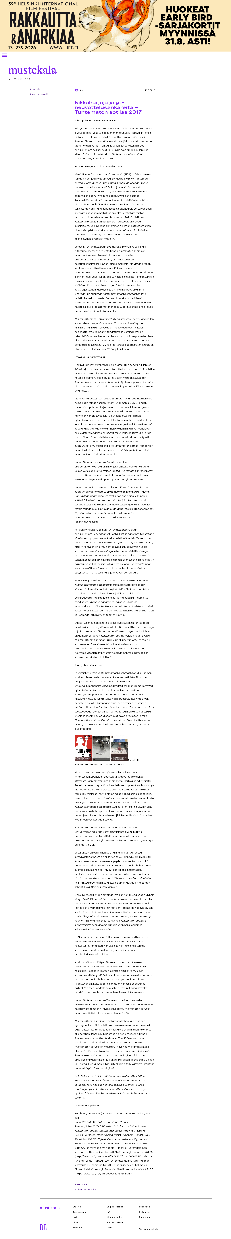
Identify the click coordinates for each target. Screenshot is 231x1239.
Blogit (76, 1222)
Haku (109, 1228)
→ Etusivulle (34, 89)
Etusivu (77, 1207)
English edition (115, 1207)
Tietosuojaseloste (149, 1229)
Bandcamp (145, 1217)
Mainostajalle (114, 1217)
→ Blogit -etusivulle (38, 94)
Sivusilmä (78, 1228)
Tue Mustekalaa (115, 1222)
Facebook (144, 1207)
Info (109, 1212)
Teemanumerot (81, 1212)
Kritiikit (77, 1217)
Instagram (144, 1212)
